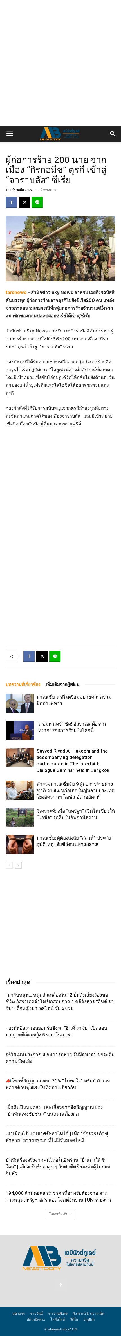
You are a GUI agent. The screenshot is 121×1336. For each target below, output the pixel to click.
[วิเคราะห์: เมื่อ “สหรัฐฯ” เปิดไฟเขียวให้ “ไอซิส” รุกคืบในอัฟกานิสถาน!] (20, 817)
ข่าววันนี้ (36, 1313)
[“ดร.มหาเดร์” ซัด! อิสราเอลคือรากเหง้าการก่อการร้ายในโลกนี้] (20, 730)
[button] (10, 134)
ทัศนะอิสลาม (36, 1319)
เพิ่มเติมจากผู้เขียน (62, 684)
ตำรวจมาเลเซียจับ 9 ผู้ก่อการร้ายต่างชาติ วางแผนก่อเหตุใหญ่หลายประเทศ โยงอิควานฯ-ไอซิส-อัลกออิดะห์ (76, 790)
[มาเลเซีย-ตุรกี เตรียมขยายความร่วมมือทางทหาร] (20, 703)
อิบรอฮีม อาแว (22, 190)
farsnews (16, 292)
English (89, 1319)
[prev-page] (9, 865)
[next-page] (18, 865)
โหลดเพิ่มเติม (58, 1214)
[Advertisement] (60, 63)
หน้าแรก (18, 1313)
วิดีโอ (74, 1319)
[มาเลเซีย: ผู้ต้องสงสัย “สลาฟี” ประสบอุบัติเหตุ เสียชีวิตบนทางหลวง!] (20, 844)
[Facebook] (11, 202)
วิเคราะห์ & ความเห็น (88, 1313)
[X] (24, 202)
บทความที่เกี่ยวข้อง (23, 684)
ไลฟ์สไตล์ (58, 1319)
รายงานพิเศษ (58, 1313)
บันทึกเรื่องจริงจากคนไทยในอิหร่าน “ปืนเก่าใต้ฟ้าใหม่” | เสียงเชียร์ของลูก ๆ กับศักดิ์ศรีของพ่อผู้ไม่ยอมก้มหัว (58, 1166)
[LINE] (37, 202)
